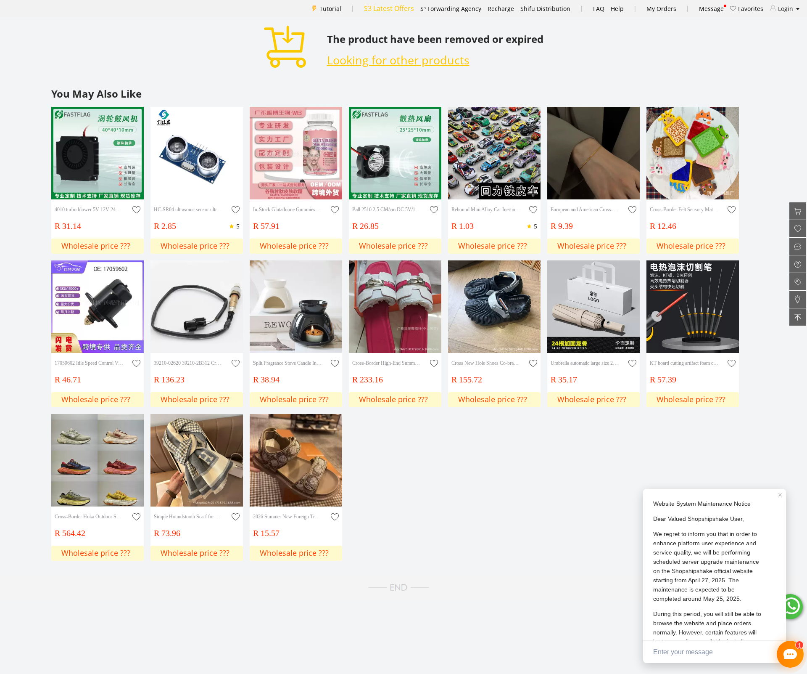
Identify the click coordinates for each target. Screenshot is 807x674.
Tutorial (330, 9)
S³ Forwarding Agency (450, 9)
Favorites (749, 9)
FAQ (598, 9)
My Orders (661, 9)
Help (617, 9)
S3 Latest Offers (389, 8)
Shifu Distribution (545, 9)
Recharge (501, 9)
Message (711, 9)
